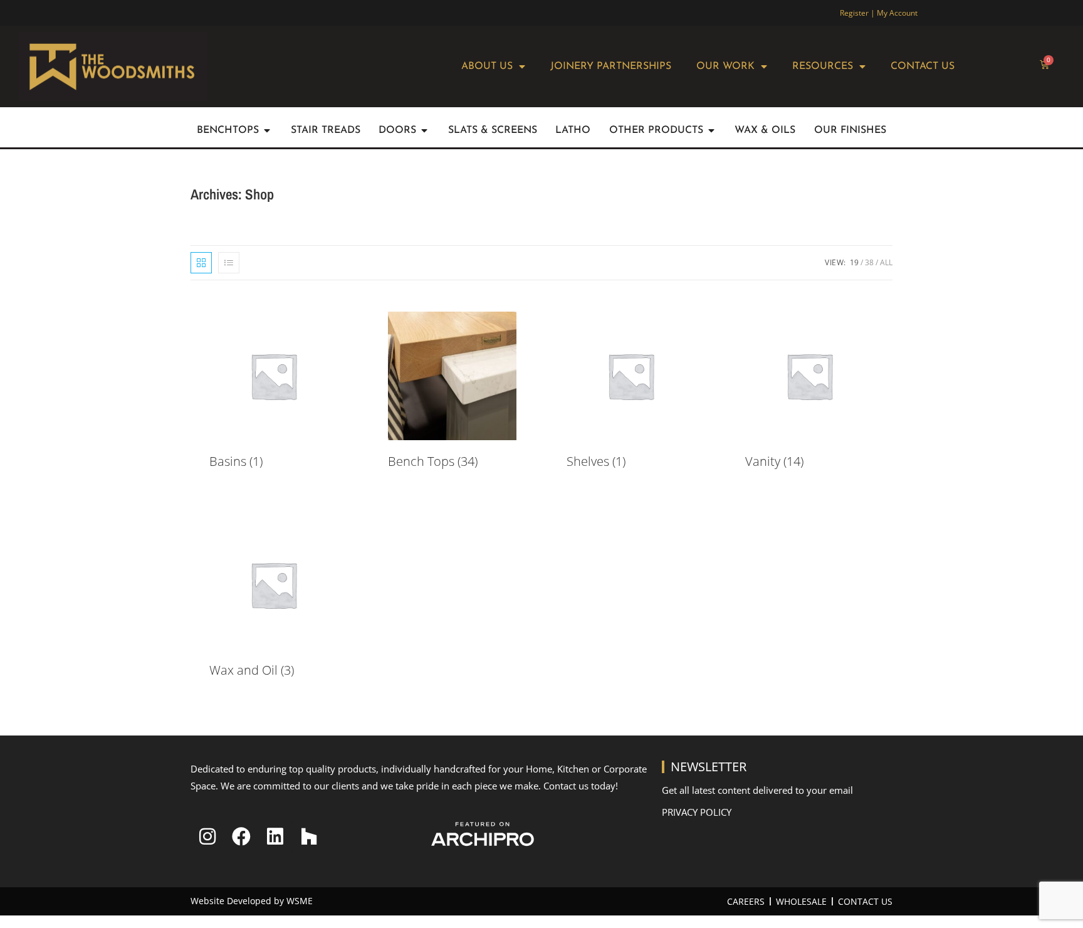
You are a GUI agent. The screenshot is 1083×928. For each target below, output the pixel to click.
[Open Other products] (711, 130)
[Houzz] (309, 836)
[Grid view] (201, 262)
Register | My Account (879, 13)
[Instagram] (207, 836)
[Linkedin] (275, 836)
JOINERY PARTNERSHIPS (610, 66)
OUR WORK (725, 66)
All (886, 262)
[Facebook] (241, 836)
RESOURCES (822, 66)
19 (854, 262)
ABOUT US (487, 66)
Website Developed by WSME (252, 901)
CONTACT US (923, 66)
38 (869, 262)
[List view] (228, 262)
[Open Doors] (424, 130)
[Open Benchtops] (267, 130)
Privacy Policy (696, 812)
